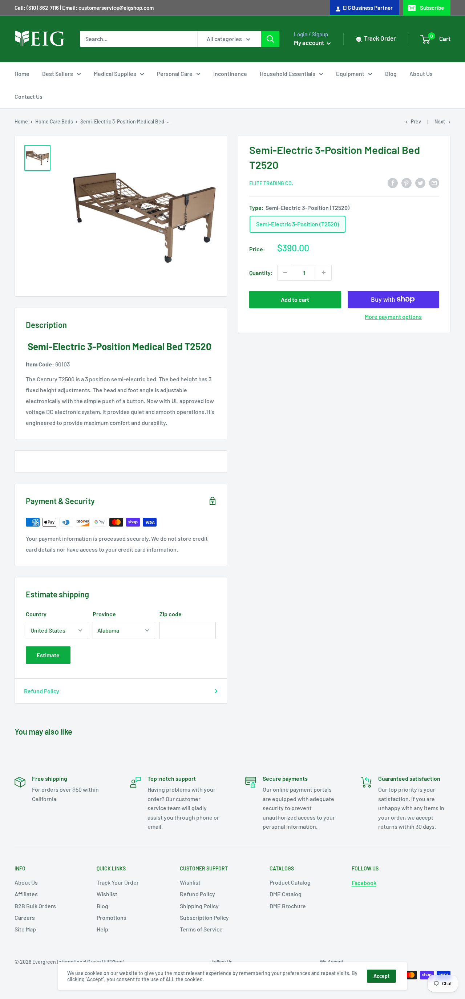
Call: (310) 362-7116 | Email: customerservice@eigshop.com (84, 7)
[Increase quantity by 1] (323, 272)
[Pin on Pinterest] (406, 182)
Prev (416, 121)
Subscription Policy (204, 917)
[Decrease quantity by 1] (285, 272)
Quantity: (261, 272)
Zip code (170, 613)
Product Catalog (290, 882)
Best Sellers (57, 73)
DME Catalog (286, 893)
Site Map (25, 929)
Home (22, 73)
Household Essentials (287, 73)
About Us (421, 73)
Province (104, 613)
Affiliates (26, 893)
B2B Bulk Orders (35, 905)
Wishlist (107, 893)
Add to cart (295, 299)
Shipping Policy (199, 905)
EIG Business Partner (367, 7)
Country (36, 613)
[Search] (270, 39)
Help (102, 929)
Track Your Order (118, 882)
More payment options (393, 316)
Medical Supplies (115, 73)
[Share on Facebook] (393, 182)
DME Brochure (288, 905)
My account (309, 42)
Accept (381, 976)
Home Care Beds (54, 121)
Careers (25, 917)
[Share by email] (434, 182)
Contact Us (29, 96)
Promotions (111, 917)
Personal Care (175, 73)
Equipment (350, 73)
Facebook (364, 882)
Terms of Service (201, 929)
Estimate (48, 654)
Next (439, 121)
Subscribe (432, 7)
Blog (391, 73)
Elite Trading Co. (271, 183)
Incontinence (230, 73)
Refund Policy (41, 690)
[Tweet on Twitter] (420, 182)
